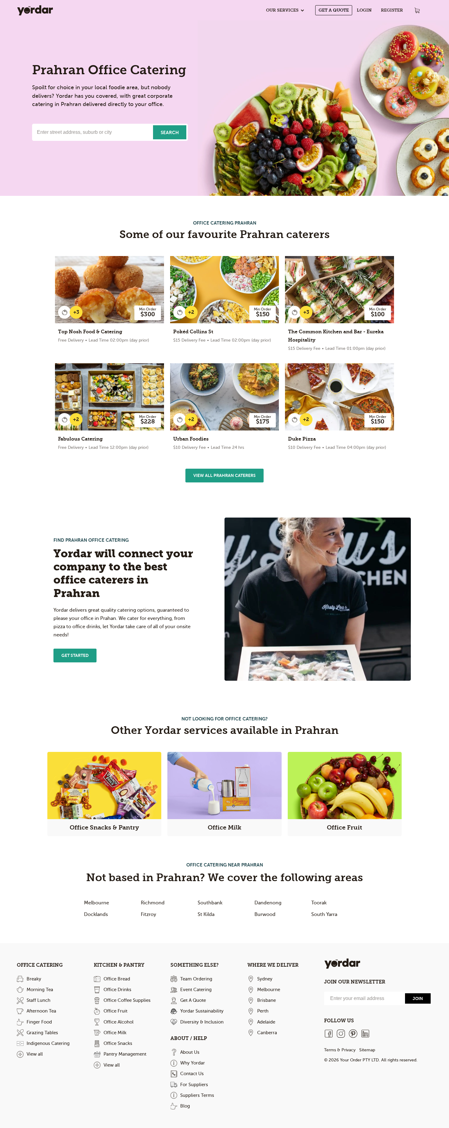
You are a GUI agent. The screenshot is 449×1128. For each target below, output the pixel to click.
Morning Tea (40, 989)
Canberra (267, 1032)
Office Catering (40, 965)
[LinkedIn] (365, 1033)
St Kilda (206, 914)
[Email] (363, 998)
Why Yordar (192, 1062)
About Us (189, 1052)
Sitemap (367, 1050)
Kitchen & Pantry (119, 965)
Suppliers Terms (197, 1095)
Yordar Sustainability (202, 1011)
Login (364, 10)
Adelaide (266, 1022)
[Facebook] (328, 1033)
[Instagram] (340, 1033)
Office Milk (115, 1032)
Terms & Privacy (340, 1050)
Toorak (319, 903)
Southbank (210, 903)
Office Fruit (115, 1011)
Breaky (34, 978)
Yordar (35, 10)
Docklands (96, 914)
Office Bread (117, 978)
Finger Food (39, 1022)
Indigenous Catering (48, 1043)
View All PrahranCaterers (224, 475)
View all (35, 1054)
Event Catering (196, 989)
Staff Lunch (38, 1000)
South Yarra (324, 914)
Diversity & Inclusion (202, 1022)
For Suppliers (194, 1084)
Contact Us (192, 1073)
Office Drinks (117, 989)
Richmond (153, 903)
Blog (185, 1106)
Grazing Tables (42, 1032)
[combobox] (91, 132)
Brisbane (266, 1000)
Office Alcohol (118, 1022)
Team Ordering (196, 978)
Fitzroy (148, 914)
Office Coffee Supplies (127, 1000)
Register (392, 10)
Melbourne (96, 903)
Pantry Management (125, 1054)
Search (170, 132)
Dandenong (267, 903)
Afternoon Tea (41, 1011)
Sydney (264, 978)
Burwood (265, 914)
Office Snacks (118, 1043)
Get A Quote (334, 10)
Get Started (75, 655)
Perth (262, 1011)
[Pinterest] (353, 1033)
